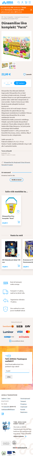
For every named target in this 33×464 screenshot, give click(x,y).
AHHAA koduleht (18, 436)
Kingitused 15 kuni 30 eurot (21, 17)
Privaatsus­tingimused (23, 405)
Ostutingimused (25, 398)
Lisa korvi (21, 83)
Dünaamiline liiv (8, 162)
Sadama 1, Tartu (5, 398)
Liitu (8, 377)
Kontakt (22, 409)
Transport (23, 401)
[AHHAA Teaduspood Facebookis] (10, 414)
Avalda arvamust (16, 179)
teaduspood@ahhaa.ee (8, 409)
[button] (27, 74)
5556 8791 (6, 406)
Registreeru (23, 412)
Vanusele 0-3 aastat (7, 165)
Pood (5, 17)
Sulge (31, 10)
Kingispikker (10, 17)
